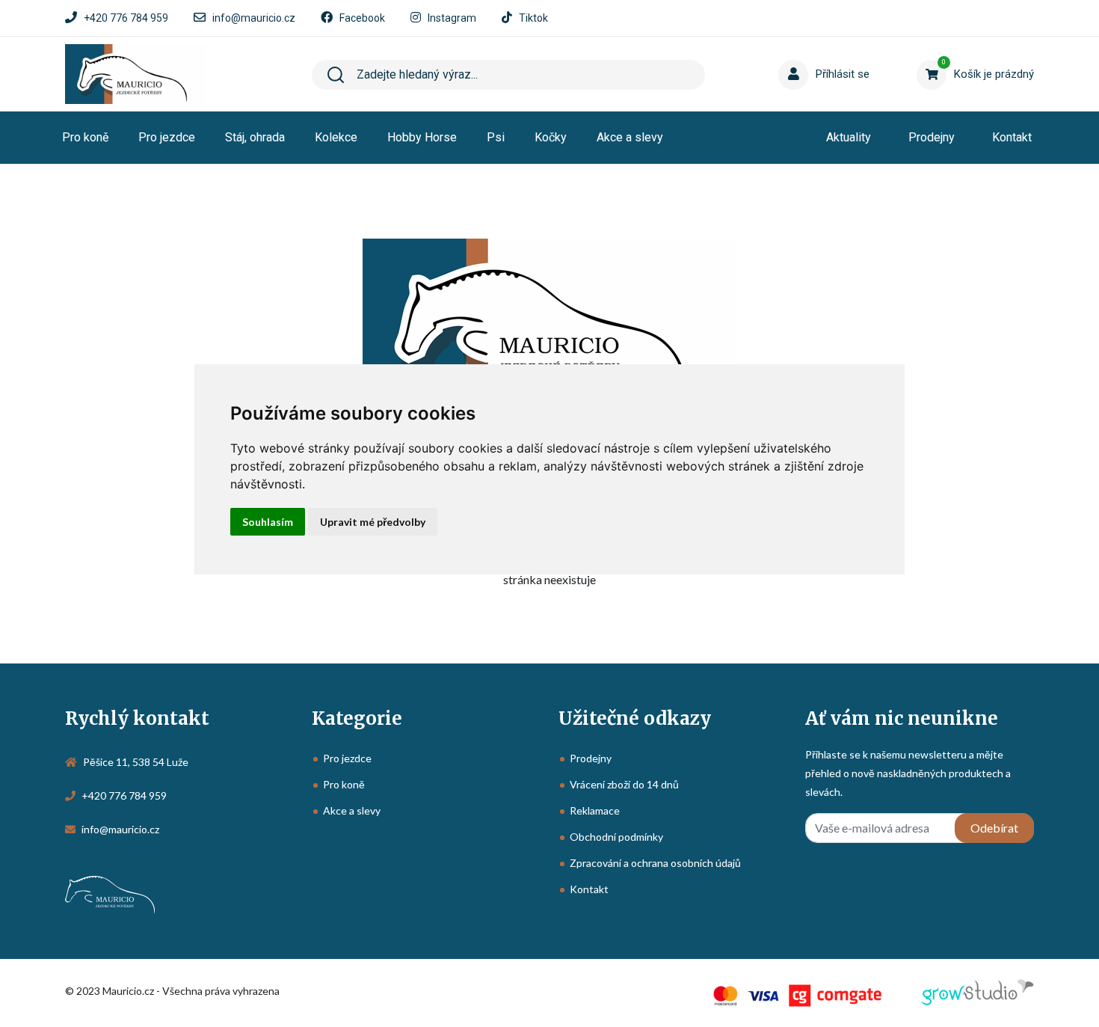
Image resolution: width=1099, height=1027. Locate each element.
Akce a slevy (630, 137)
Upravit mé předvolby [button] (372, 521)
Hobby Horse (422, 137)
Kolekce (336, 137)
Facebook (362, 18)
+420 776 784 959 (126, 18)
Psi (496, 137)
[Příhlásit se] (796, 52)
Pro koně (85, 137)
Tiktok (533, 18)
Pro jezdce (166, 137)
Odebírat (994, 828)
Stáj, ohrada (255, 137)
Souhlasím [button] (267, 521)
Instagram (452, 18)
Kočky (551, 137)
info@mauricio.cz (253, 18)
